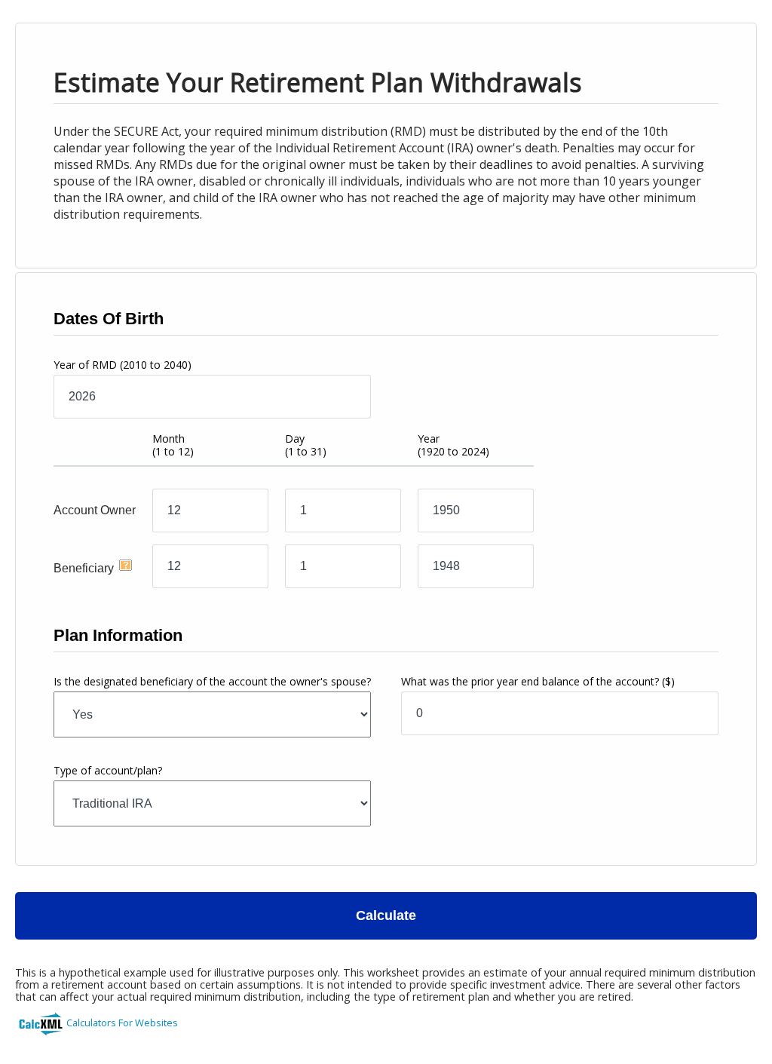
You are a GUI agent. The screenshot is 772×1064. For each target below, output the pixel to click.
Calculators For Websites (122, 1022)
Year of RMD (122, 364)
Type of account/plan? (108, 770)
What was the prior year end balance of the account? (538, 681)
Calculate (386, 915)
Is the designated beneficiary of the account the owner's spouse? (212, 681)
